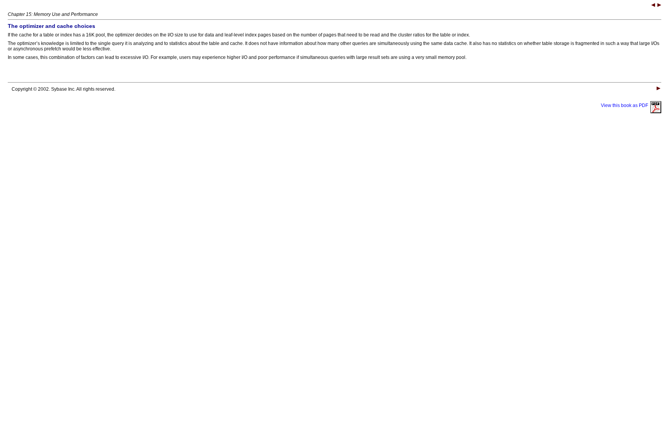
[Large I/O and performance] (653, 6)
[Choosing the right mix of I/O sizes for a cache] (659, 6)
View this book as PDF (625, 105)
